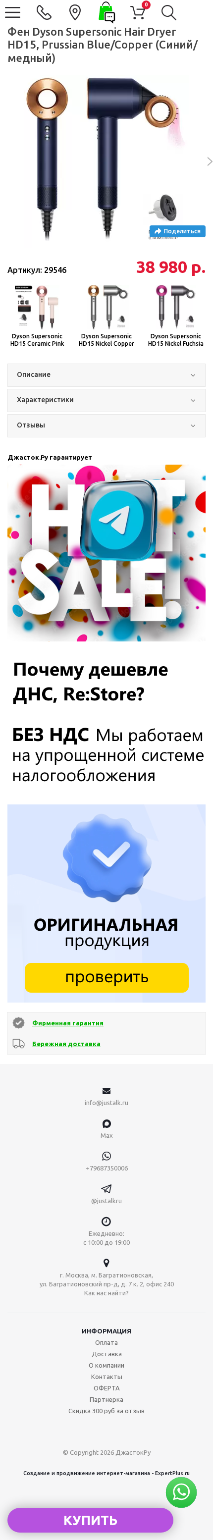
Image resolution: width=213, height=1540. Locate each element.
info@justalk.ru (106, 1102)
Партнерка (106, 1399)
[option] (106, 161)
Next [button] (204, 161)
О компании (106, 1365)
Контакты (106, 1376)
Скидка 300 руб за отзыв (106, 1410)
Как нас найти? (106, 1292)
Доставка (107, 1353)
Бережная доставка (66, 1043)
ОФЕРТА (107, 1387)
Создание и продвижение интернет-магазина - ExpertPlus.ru (106, 1473)
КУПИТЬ (90, 1520)
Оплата (106, 1342)
